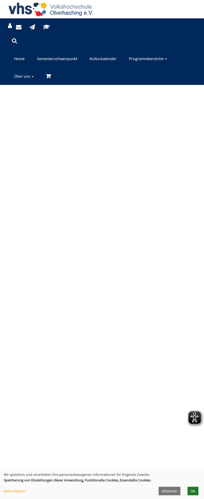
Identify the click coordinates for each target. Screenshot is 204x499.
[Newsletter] (32, 27)
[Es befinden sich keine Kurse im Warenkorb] (48, 76)
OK (193, 491)
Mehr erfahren (15, 491)
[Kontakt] (19, 27)
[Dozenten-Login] (46, 27)
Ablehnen (169, 491)
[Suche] (14, 41)
